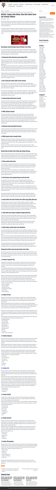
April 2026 (41, 52)
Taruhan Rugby (37, 4)
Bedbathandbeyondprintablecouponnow (22, 488)
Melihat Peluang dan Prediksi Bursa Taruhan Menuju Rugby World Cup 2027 (46, 20)
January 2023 (42, 90)
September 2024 (42, 77)
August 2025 (41, 62)
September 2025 (42, 61)
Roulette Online (42, 99)
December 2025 (42, 57)
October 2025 (42, 60)
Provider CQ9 (5, 368)
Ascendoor (37, 488)
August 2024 (42, 78)
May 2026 (41, 51)
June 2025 (41, 65)
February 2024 (42, 86)
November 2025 (42, 58)
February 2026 (42, 55)
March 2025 (41, 69)
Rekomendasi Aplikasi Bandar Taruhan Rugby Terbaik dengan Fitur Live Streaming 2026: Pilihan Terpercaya (47, 36)
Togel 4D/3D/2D (45, 4)
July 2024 (41, 79)
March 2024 (41, 84)
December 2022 (42, 91)
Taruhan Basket (11, 6)
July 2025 (41, 64)
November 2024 (42, 74)
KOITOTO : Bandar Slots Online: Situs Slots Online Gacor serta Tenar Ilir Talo (31, 479)
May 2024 (41, 82)
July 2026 (41, 48)
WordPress (45, 488)
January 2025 (42, 71)
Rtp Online (21, 4)
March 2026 (41, 53)
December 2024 (42, 73)
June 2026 (41, 49)
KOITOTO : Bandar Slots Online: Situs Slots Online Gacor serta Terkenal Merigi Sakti (19, 479)
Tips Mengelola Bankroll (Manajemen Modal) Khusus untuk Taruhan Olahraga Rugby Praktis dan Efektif (46, 24)
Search (40, 10)
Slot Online (15, 4)
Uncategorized (19, 6)
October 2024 (42, 75)
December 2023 (42, 88)
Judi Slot (10, 4)
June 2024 (41, 81)
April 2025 (41, 68)
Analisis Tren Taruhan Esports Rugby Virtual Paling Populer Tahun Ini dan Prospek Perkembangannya (46, 28)
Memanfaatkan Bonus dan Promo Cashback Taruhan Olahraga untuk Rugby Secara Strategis (46, 32)
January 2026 (42, 56)
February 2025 (42, 70)
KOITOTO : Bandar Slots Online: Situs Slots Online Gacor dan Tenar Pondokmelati (6, 479)
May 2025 (41, 66)
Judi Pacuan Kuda (28, 4)
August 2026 (42, 47)
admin (8, 18)
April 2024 (41, 83)
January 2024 (42, 87)
